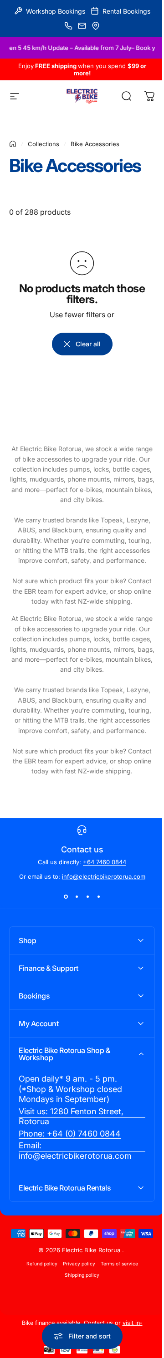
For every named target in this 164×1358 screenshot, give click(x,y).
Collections (43, 144)
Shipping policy (79, 1290)
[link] (78, 1089)
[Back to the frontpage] (12, 144)
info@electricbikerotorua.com (103, 876)
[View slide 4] (98, 896)
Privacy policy (75, 1278)
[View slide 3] (87, 896)
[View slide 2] (76, 896)
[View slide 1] (65, 896)
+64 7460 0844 (104, 862)
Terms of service (115, 1278)
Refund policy (38, 1278)
